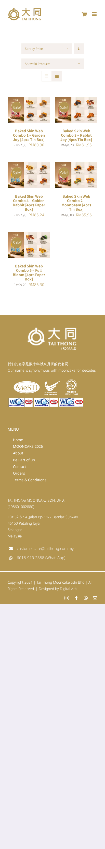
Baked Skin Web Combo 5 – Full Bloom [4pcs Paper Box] (29, 272)
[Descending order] (79, 48)
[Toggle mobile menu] (94, 14)
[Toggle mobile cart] (84, 14)
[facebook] (76, 598)
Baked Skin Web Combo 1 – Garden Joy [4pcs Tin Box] (29, 135)
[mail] (95, 598)
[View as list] (57, 76)
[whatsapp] (86, 598)
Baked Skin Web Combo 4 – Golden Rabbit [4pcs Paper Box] (29, 203)
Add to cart (25, 108)
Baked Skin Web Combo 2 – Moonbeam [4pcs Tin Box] (76, 203)
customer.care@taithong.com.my (45, 548)
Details (19, 113)
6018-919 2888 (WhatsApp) (41, 557)
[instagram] (66, 598)
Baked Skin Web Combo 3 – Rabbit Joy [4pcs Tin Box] (76, 135)
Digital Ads (68, 588)
